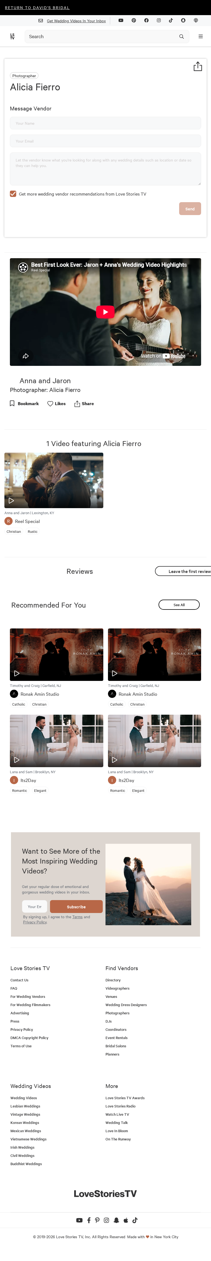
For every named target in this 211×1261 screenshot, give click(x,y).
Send (190, 208)
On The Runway (118, 1139)
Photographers (117, 1012)
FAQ (13, 988)
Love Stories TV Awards (125, 1097)
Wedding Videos (23, 1097)
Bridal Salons (116, 1045)
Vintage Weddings (25, 1114)
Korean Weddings (24, 1122)
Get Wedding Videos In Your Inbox (76, 20)
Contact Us (19, 979)
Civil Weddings (22, 1155)
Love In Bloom (117, 1130)
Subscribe (76, 906)
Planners (112, 1054)
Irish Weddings (22, 1147)
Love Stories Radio (120, 1106)
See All (179, 604)
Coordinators (116, 1029)
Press (14, 1021)
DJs (109, 1021)
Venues (111, 996)
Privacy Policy (34, 922)
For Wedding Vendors (27, 996)
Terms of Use (21, 1045)
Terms (77, 916)
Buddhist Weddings (26, 1163)
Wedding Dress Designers (126, 1004)
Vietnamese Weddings (28, 1139)
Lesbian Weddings (25, 1106)
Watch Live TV (117, 1114)
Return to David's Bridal (37, 7)
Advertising (19, 1012)
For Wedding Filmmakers (30, 1004)
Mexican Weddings (25, 1130)
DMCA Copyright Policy (29, 1037)
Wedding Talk (117, 1122)
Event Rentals (116, 1037)
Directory (113, 979)
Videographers (117, 988)
